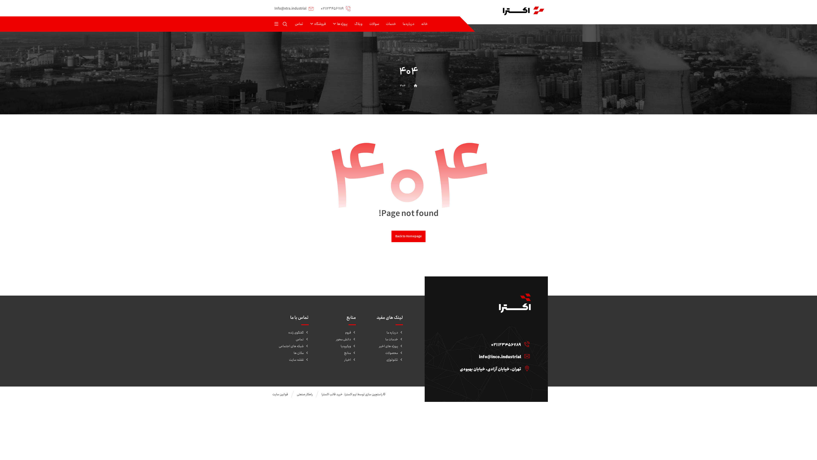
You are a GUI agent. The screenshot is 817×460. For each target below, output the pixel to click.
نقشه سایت (296, 359)
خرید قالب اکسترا (332, 394)
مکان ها (299, 353)
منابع (347, 353)
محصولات (391, 353)
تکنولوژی (392, 359)
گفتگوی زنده (296, 332)
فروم (348, 332)
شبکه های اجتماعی (291, 346)
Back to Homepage (408, 236)
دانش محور (343, 339)
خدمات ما (391, 339)
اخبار (347, 359)
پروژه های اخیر (388, 346)
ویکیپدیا (346, 346)
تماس (300, 339)
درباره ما (392, 332)
